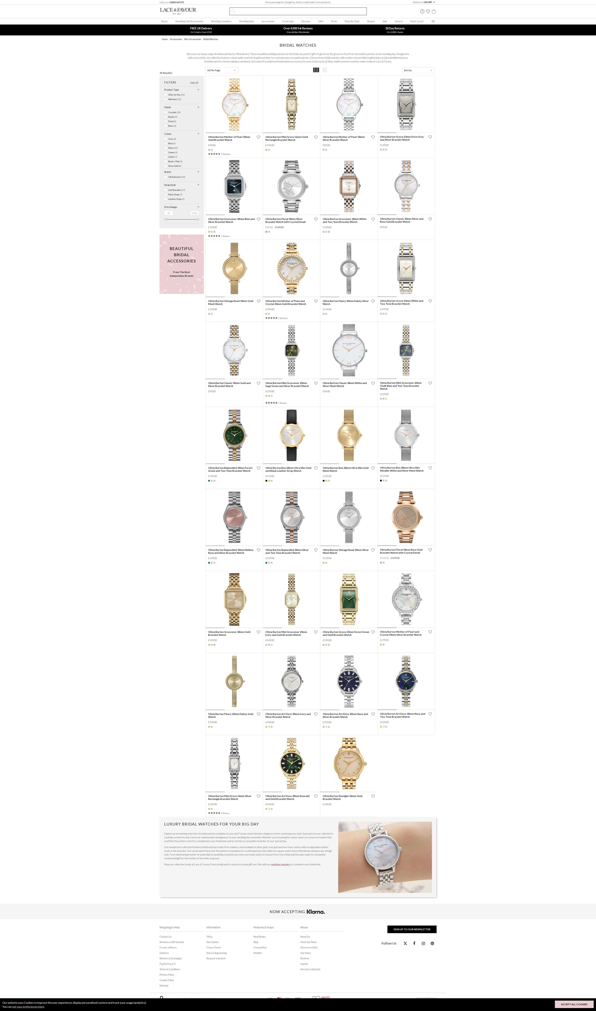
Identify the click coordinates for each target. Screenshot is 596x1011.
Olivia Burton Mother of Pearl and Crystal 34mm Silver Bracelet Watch (401, 633)
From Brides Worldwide (298, 30)
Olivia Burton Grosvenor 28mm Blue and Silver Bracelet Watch (231, 220)
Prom (334, 21)
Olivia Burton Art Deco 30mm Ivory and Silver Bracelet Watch (288, 715)
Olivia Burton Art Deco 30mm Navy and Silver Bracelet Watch (345, 715)
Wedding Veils (246, 21)
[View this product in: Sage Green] (272, 396)
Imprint (304, 963)
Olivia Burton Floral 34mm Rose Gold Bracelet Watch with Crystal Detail (401, 551)
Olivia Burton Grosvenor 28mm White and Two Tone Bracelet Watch (344, 220)
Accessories (268, 21)
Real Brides (259, 936)
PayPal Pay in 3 (167, 963)
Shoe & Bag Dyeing (216, 952)
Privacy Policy (167, 974)
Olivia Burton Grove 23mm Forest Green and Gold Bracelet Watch (346, 633)
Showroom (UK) (308, 947)
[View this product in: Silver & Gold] (386, 150)
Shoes (164, 21)
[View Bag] (433, 11)
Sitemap (164, 985)
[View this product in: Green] (209, 481)
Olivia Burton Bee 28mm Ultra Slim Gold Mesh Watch (346, 469)
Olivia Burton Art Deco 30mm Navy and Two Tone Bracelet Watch (402, 715)
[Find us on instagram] (423, 943)
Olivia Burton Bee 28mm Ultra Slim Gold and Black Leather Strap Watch (288, 469)
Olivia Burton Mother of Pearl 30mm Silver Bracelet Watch (344, 138)
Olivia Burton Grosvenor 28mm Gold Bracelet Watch (229, 633)
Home (165, 39)
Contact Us (166, 936)
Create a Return (168, 947)
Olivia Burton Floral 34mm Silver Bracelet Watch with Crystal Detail (285, 220)
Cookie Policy (167, 980)
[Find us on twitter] (405, 943)
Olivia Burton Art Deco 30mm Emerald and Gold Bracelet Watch (287, 797)
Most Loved (416, 21)
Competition (260, 947)
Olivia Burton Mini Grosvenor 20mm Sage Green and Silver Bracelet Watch (287, 384)
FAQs (209, 936)
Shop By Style (352, 21)
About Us (305, 936)
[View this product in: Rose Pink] (212, 481)
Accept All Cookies (574, 1004)
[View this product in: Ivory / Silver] (269, 727)
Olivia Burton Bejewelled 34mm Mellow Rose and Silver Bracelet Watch (230, 551)
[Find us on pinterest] (432, 943)
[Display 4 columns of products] (316, 70)
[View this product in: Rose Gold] (266, 232)
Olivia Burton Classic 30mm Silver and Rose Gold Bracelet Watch (401, 220)
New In (399, 21)
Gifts (320, 21)
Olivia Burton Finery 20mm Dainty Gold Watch (230, 715)
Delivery (164, 952)
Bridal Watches (210, 39)
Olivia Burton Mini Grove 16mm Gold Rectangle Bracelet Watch (286, 138)
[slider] (166, 219)
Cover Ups (288, 21)
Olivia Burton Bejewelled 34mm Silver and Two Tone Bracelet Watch (287, 551)
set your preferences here (28, 1006)
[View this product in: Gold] (209, 150)
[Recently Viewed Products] (422, 11)
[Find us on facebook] (414, 943)
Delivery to (423, 2)
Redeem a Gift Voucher (172, 941)
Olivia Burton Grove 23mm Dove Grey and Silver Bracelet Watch (402, 138)
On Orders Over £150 (201, 30)
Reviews (304, 958)
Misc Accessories (192, 39)
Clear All (194, 82)
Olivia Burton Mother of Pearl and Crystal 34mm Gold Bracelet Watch (285, 302)
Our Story (305, 952)
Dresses (305, 21)
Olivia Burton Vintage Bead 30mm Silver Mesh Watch (346, 551)
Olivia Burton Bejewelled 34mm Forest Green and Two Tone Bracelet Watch (230, 469)
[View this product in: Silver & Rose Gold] (214, 232)
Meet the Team (308, 941)
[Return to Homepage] (183, 11)
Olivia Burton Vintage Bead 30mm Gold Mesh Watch (230, 302)
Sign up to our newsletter (412, 929)
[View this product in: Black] (266, 481)
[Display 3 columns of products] (325, 70)
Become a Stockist (310, 969)
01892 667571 (177, 2)
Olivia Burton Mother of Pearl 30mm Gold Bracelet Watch (229, 138)
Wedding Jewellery (221, 21)
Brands (371, 21)
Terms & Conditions (170, 969)
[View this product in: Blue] (266, 396)
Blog (255, 941)
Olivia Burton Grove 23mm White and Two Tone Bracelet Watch (401, 302)
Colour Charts (213, 947)
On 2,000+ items (395, 30)
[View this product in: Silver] (212, 150)
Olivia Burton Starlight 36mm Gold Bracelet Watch (342, 797)
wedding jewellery (280, 864)
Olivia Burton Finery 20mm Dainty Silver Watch (346, 302)
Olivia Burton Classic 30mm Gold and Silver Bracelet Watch (229, 384)
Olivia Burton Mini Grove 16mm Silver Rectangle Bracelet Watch (229, 797)
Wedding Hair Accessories (189, 21)
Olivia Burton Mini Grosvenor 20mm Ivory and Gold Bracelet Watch (286, 633)
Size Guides (212, 941)
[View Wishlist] (428, 11)
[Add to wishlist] (258, 137)
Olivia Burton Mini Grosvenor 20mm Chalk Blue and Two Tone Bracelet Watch (401, 385)
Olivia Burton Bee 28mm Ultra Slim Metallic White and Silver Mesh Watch (402, 469)
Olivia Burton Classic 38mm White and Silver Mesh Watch (345, 384)
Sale (385, 21)
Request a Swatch (216, 958)
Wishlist (257, 952)
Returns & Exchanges (171, 958)
